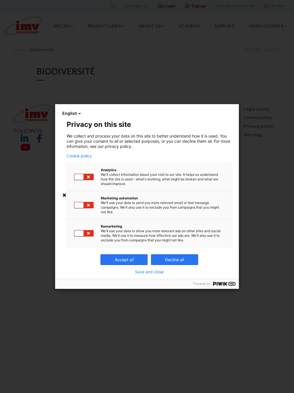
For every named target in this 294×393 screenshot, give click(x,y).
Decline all (174, 259)
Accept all (124, 259)
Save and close (149, 272)
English (69, 113)
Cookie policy (79, 156)
